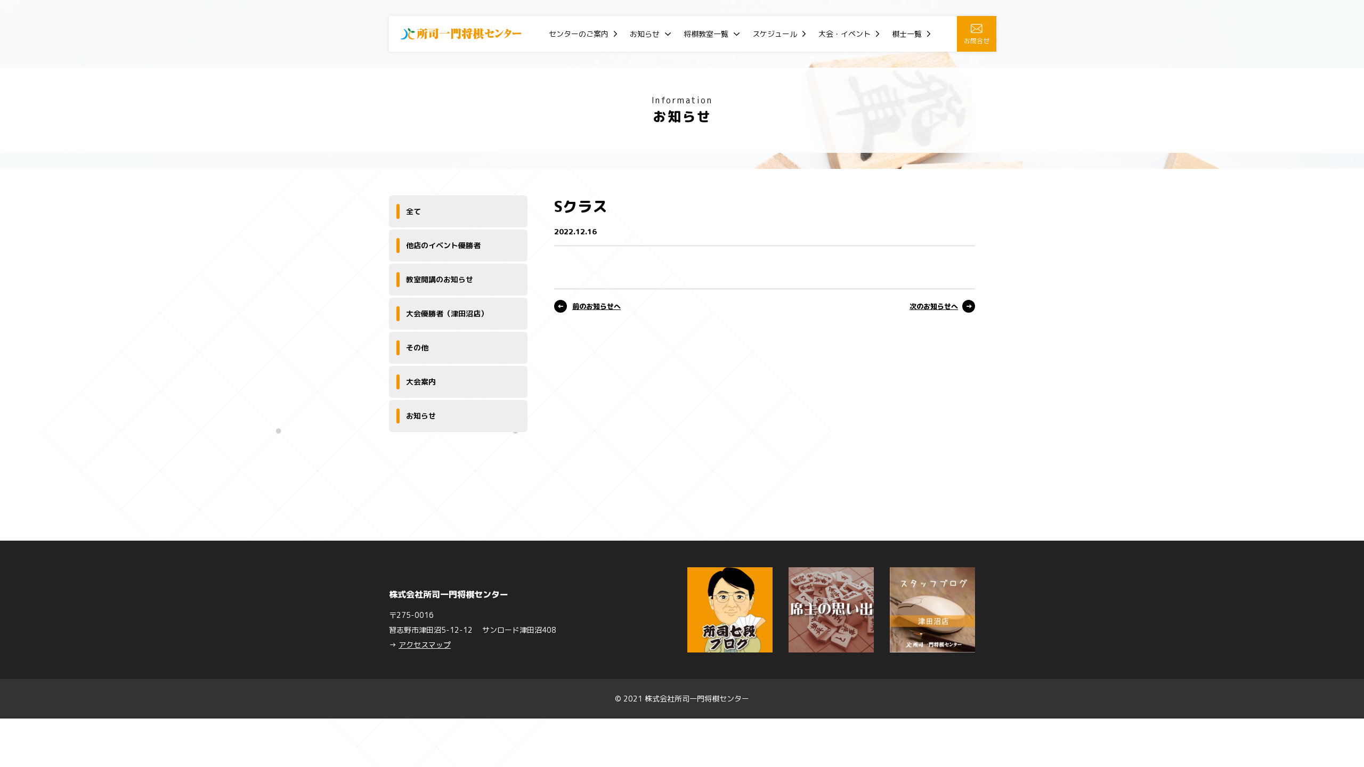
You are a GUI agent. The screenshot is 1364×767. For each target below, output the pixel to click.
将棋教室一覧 (706, 34)
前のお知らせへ (596, 306)
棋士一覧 (907, 34)
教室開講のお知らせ (439, 279)
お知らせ (645, 34)
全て (413, 211)
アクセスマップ (425, 645)
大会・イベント (844, 34)
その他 (417, 347)
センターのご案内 (578, 34)
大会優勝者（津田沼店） (447, 313)
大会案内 (421, 382)
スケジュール (774, 34)
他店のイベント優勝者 (443, 245)
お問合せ (976, 40)
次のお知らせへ (934, 306)
